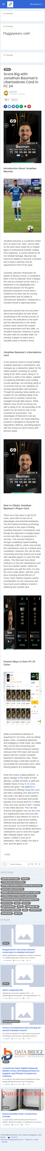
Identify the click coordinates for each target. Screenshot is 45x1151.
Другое (18, 913)
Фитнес (26, 903)
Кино (17, 903)
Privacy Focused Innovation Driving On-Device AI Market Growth (22, 1029)
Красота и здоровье (11, 910)
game (7, 854)
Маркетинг (7, 913)
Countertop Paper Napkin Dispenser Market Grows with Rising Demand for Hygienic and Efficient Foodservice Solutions (21, 1072)
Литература (35, 910)
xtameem (13, 92)
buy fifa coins (34, 811)
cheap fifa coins (32, 790)
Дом (25, 910)
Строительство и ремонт (13, 882)
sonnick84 (7, 960)
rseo (5, 998)
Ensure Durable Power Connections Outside (19, 1115)
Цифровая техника (10, 879)
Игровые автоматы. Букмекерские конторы (21, 886)
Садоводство (32, 906)
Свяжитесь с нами (31, 1139)
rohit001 (7, 1084)
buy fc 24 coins (28, 784)
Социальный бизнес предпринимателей (20, 899)
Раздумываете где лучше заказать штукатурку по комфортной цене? (18, 951)
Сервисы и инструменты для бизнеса (19, 896)
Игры (7, 69)
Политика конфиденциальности (12, 1139)
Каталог (5, 1142)
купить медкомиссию (12, 990)
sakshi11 (7, 1039)
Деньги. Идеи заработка (12, 889)
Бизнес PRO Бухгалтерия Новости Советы (20, 892)
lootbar (16, 775)
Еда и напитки (8, 906)
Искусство (7, 903)
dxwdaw (7, 1125)
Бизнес (25, 879)
